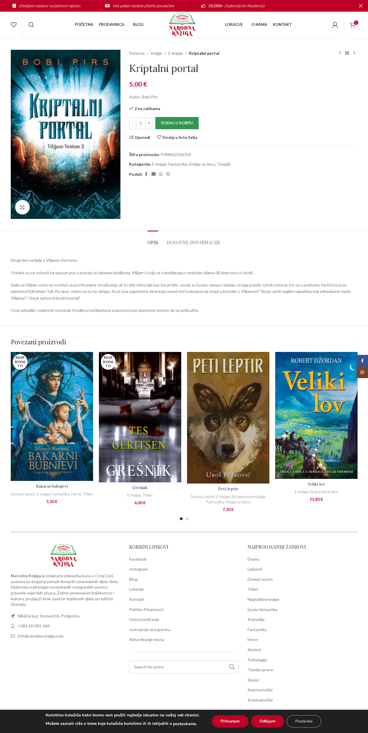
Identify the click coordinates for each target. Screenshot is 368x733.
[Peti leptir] (228, 418)
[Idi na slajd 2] (187, 518)
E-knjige (175, 53)
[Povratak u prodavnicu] (347, 53)
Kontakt (136, 599)
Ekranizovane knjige (248, 496)
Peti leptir (228, 488)
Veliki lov (316, 484)
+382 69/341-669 (34, 625)
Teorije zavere (260, 669)
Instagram (138, 568)
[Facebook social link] (146, 174)
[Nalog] (335, 25)
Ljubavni (255, 568)
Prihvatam (230, 721)
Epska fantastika (324, 491)
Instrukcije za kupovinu (150, 629)
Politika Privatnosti (146, 609)
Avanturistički (260, 689)
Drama (253, 559)
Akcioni (254, 649)
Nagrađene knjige (263, 599)
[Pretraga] (31, 25)
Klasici (253, 679)
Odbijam (267, 721)
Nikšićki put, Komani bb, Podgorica (48, 615)
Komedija (256, 619)
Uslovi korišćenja (144, 619)
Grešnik (139, 487)
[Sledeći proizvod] (354, 53)
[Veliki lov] (316, 415)
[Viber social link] (168, 174)
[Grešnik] (140, 417)
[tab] (152, 239)
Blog (133, 579)
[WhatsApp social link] (160, 174)
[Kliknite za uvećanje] (22, 207)
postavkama (184, 724)
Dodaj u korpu (177, 123)
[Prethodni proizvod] (340, 53)
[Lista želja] (13, 25)
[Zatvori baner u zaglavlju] (360, 6)
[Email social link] (153, 174)
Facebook (138, 559)
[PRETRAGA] (232, 667)
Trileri (88, 494)
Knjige (156, 53)
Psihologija (257, 659)
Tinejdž (223, 164)
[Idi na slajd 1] (181, 518)
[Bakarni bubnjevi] (52, 416)
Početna (137, 53)
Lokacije (136, 589)
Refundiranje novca (146, 639)
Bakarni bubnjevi (52, 486)
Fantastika (177, 164)
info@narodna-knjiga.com (40, 635)
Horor (76, 494)
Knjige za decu (202, 164)
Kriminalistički (260, 699)
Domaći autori (23, 494)
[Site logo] (184, 24)
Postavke (303, 721)
